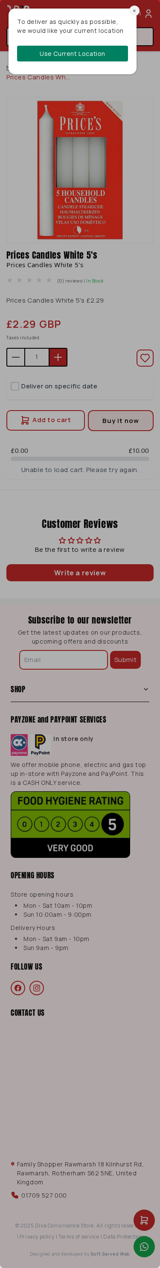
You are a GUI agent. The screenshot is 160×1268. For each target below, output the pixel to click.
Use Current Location (72, 54)
